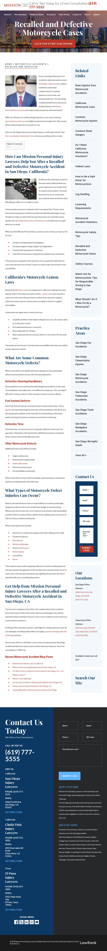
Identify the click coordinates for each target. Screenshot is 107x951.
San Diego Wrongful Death (86, 443)
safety (31, 511)
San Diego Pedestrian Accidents (81, 396)
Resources (51, 15)
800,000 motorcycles (19, 290)
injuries (8, 410)
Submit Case (86, 549)
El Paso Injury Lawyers (11, 877)
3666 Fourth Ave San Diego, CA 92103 (13, 805)
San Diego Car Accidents (83, 344)
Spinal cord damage (20, 544)
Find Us (87, 15)
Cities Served (64, 15)
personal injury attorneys (15, 121)
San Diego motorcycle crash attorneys (30, 220)
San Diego (43, 84)
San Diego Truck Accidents (84, 411)
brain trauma (24, 548)
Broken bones (18, 552)
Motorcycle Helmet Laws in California (28, 663)
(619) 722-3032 (81, 635)
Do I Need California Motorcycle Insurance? (81, 150)
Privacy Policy (54, 941)
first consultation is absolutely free (19, 136)
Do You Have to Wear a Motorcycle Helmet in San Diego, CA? (37, 682)
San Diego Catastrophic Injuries (82, 360)
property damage (52, 631)
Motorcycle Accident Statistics (86, 220)
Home (8, 64)
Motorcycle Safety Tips (85, 234)
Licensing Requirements (83, 206)
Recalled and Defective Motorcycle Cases (86, 250)
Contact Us (77, 15)
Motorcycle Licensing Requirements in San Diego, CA (34, 667)
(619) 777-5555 (19, 755)
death (62, 570)
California (52, 84)
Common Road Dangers (83, 133)
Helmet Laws (82, 166)
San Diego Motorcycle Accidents (81, 378)
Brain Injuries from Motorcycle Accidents (85, 89)
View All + (80, 455)
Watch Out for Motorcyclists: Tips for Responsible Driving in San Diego (86, 282)
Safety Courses (84, 263)
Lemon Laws (47, 294)
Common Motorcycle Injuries (86, 119)
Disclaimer (70, 941)
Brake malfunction (20, 463)
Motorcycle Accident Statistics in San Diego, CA (32, 686)
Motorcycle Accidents (31, 64)
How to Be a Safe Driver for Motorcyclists (85, 180)
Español (96, 15)
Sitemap (63, 941)
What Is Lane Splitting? (22, 678)
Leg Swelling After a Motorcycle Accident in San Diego (35, 690)
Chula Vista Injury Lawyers (13, 828)
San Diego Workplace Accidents (81, 427)
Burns (15, 559)
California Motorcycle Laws (85, 105)
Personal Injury (20, 15)
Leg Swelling (82, 194)
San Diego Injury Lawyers (12, 782)
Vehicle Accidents (37, 15)
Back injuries (18, 540)
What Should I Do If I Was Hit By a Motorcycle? (86, 303)
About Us (7, 15)
